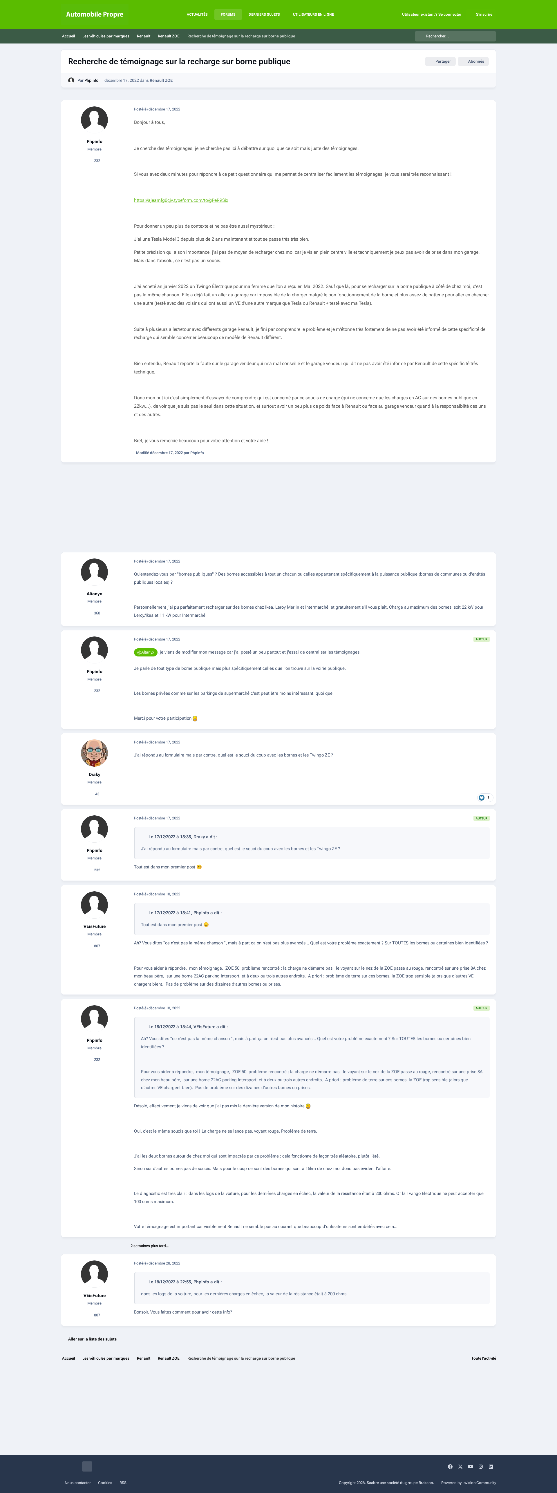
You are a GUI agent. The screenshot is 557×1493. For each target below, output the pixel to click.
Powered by (468, 1483)
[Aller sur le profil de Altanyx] (94, 572)
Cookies (105, 1483)
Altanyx (94, 593)
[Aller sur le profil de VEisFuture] (94, 905)
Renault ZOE (161, 80)
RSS (123, 1483)
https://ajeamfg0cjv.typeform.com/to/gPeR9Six (181, 200)
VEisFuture (95, 926)
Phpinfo (91, 80)
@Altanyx (145, 652)
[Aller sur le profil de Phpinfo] (71, 80)
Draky (94, 774)
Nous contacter (78, 1483)
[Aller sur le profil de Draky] (94, 753)
